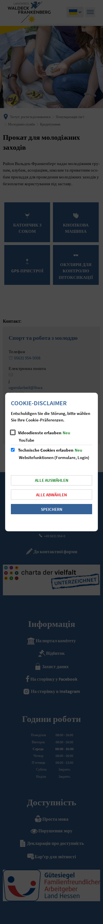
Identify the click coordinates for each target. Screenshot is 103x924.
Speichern (51, 509)
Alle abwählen (51, 494)
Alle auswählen (51, 480)
